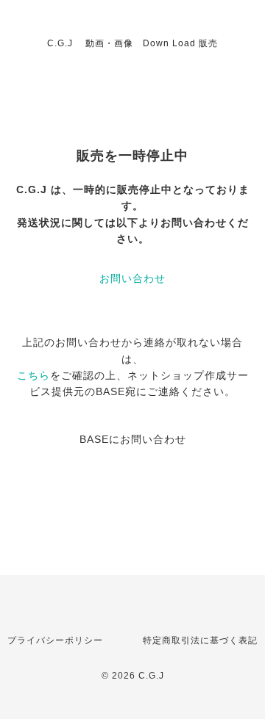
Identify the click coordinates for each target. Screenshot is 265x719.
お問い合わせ (132, 278)
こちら (33, 375)
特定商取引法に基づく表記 (200, 640)
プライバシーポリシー (55, 640)
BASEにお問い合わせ (133, 439)
